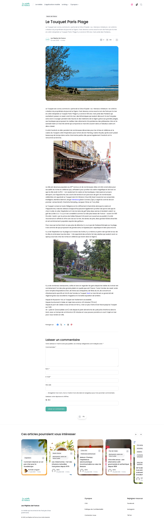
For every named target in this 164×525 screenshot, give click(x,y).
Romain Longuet (33, 470)
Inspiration (28, 458)
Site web (48, 385)
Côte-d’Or (84, 450)
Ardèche (139, 451)
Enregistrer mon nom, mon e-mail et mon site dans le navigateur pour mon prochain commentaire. (81, 393)
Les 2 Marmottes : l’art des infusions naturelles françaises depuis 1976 (62, 464)
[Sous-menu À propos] (78, 4)
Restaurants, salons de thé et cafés (59, 457)
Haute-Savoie (57, 453)
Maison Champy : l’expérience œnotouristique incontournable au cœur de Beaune (90, 462)
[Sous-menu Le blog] (68, 4)
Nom (48, 369)
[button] (116, 40)
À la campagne (141, 445)
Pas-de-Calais (113, 451)
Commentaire (51, 347)
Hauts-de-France (52, 16)
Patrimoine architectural (88, 454)
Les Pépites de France (58, 38)
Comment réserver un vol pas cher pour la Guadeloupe (33, 464)
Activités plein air (142, 448)
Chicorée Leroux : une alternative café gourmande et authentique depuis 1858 (118, 463)
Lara (57, 470)
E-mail (48, 377)
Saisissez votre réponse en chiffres (57, 396)
